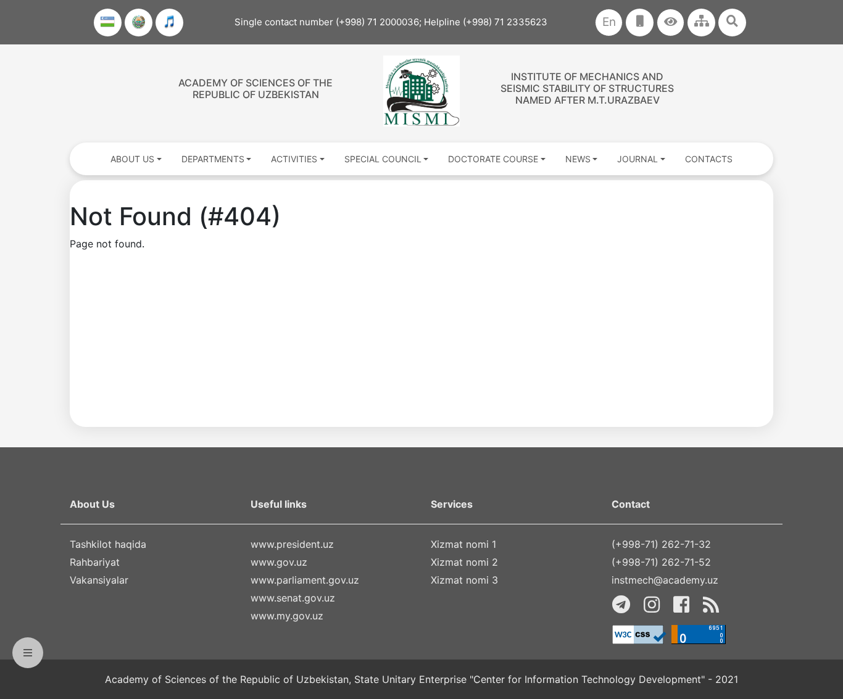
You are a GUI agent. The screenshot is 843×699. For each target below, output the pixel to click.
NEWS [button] (578, 159)
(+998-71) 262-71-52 (661, 562)
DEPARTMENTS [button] (212, 159)
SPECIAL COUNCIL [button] (383, 159)
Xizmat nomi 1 (463, 544)
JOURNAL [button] (637, 159)
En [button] (609, 22)
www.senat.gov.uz (293, 598)
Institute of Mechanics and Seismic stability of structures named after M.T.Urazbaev (587, 88)
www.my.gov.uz (287, 616)
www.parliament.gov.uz (305, 580)
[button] (670, 22)
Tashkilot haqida (108, 544)
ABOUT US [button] (132, 159)
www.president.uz (292, 544)
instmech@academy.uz (665, 580)
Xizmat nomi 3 (464, 580)
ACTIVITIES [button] (294, 159)
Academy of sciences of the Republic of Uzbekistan (255, 89)
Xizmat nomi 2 (464, 562)
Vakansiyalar (99, 580)
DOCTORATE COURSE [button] (493, 159)
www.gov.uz (279, 562)
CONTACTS (709, 159)
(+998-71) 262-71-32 (661, 544)
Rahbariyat (95, 562)
